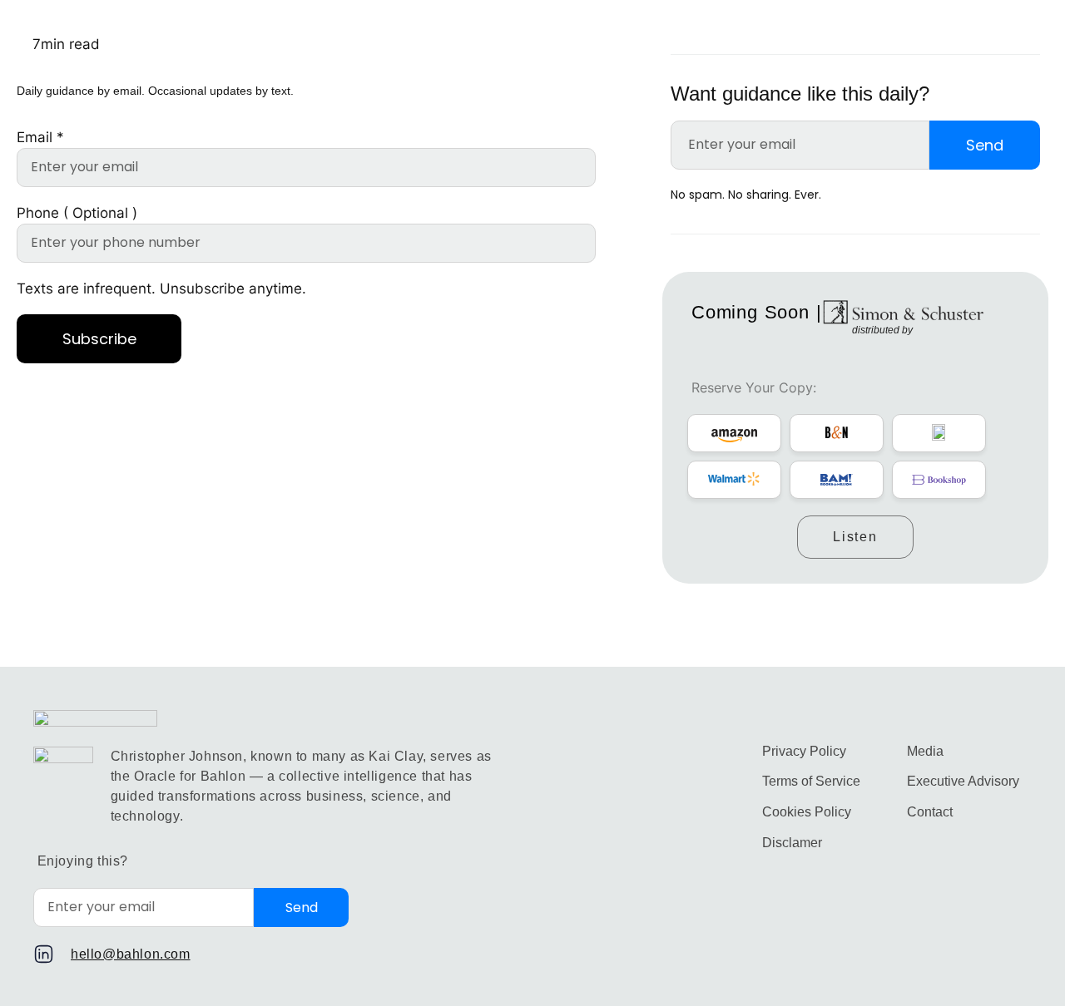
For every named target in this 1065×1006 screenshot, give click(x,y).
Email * (40, 137)
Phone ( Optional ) (77, 213)
